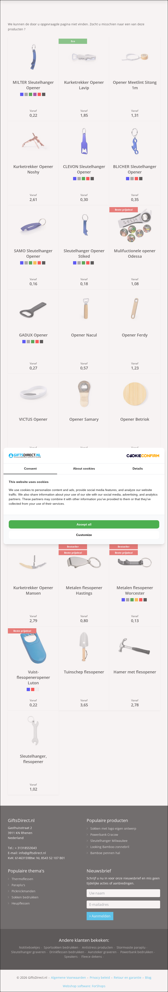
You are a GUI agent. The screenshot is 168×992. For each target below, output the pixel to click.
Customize (84, 535)
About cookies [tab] (84, 468)
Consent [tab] (30, 468)
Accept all (84, 524)
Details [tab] (138, 468)
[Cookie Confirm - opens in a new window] (142, 455)
